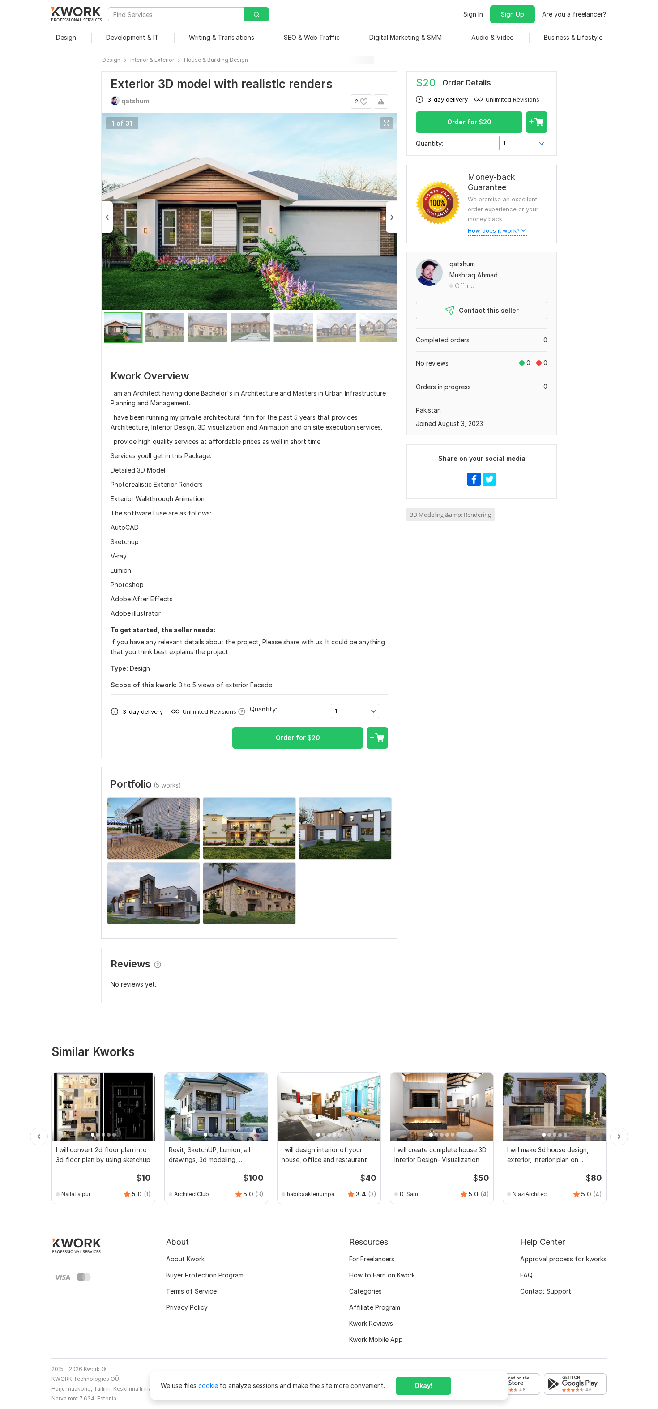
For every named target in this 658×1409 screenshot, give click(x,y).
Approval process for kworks (563, 1259)
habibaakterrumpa (310, 1194)
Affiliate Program (374, 1307)
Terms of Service (191, 1291)
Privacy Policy (187, 1307)
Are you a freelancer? (574, 14)
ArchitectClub (191, 1194)
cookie (208, 1385)
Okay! (423, 1385)
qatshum (462, 264)
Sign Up (512, 14)
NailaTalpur (75, 1194)
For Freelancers (371, 1259)
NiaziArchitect (530, 1194)
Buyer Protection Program (205, 1275)
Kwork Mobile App (376, 1339)
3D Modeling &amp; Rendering (450, 515)
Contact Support (545, 1291)
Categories (365, 1291)
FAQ (526, 1275)
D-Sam (409, 1194)
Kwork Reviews (371, 1323)
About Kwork (185, 1259)
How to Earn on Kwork (382, 1275)
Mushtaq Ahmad (473, 275)
